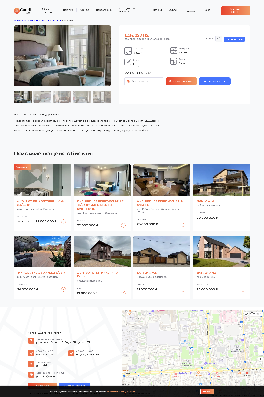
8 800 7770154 (47, 10)
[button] (218, 39)
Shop (48, 20)
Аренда (84, 10)
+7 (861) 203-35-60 (88, 354)
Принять (207, 392)
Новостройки (104, 10)
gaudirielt (42, 365)
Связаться (42, 386)
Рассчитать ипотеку (215, 81)
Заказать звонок (235, 10)
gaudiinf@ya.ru (45, 376)
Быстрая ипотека (74, 386)
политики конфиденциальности (121, 391)
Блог (207, 10)
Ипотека (157, 10)
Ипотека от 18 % (234, 39)
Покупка (68, 10)
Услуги (173, 10)
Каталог (57, 20)
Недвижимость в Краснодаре (29, 20)
